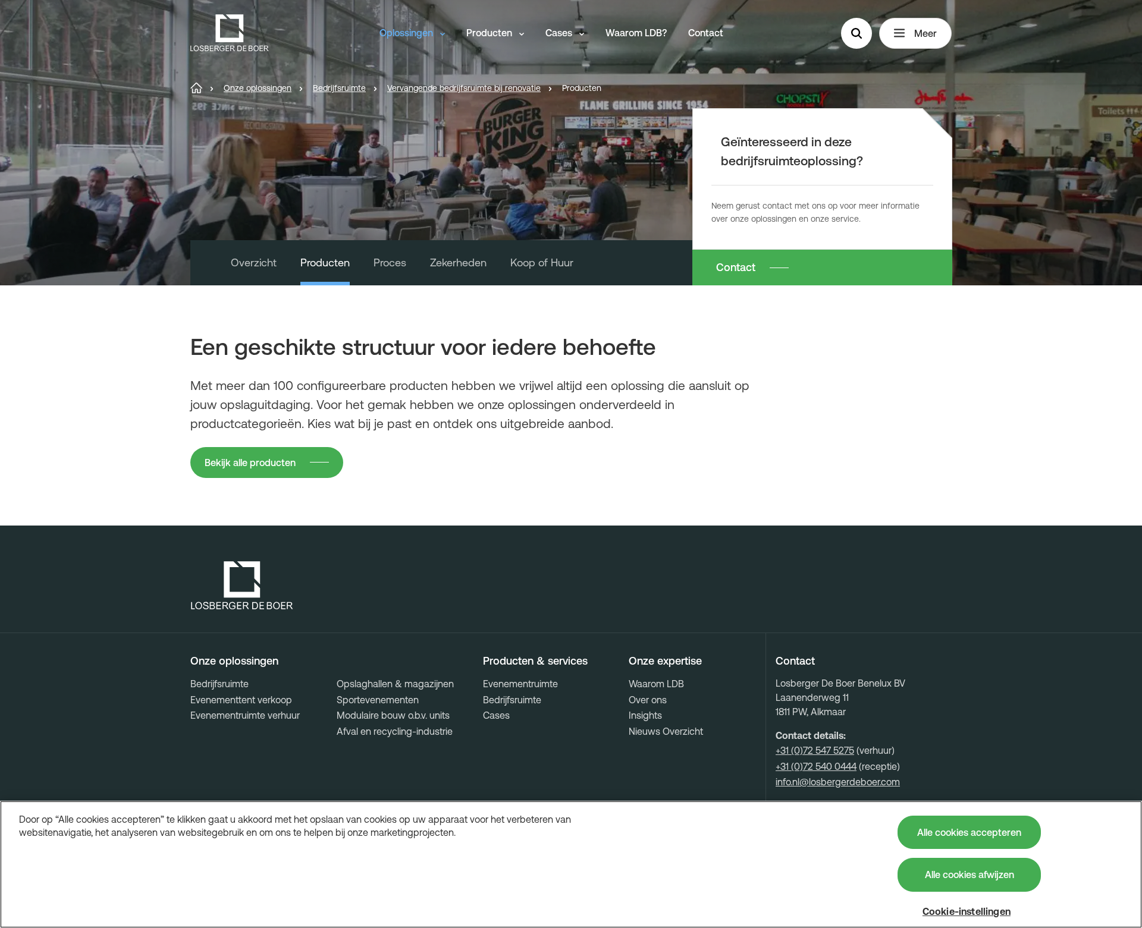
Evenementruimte (520, 683)
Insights (645, 715)
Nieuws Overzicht (666, 731)
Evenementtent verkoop (241, 699)
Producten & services (535, 661)
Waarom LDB (656, 683)
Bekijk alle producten (250, 462)
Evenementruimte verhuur (245, 715)
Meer (925, 33)
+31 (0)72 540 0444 (816, 766)
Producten (490, 32)
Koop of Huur (541, 262)
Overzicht (254, 262)
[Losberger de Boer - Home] (242, 585)
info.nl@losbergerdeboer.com (838, 781)
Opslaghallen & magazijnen (395, 683)
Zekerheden (458, 262)
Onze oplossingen (234, 661)
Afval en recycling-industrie (395, 731)
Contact (705, 32)
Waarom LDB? (636, 32)
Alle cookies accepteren (969, 832)
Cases (560, 32)
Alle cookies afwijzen (969, 874)
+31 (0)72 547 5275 (815, 750)
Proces (390, 262)
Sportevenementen (378, 699)
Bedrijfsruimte (219, 683)
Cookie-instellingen (967, 911)
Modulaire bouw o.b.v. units (393, 715)
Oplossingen (407, 32)
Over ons (648, 699)
